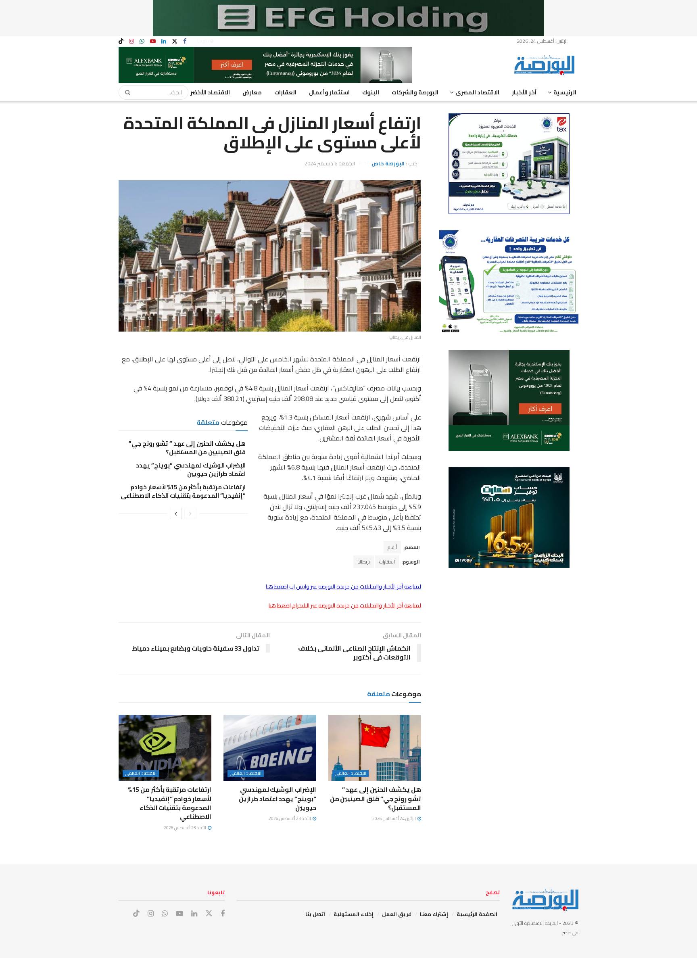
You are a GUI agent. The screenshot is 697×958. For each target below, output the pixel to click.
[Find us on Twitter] (174, 41)
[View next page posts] (176, 513)
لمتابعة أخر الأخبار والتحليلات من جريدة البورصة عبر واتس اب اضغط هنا (343, 586)
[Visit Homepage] (546, 64)
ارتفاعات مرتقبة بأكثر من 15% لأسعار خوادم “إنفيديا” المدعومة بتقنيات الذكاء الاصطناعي (183, 491)
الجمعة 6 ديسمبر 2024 (330, 163)
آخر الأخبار (524, 92)
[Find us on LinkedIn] (163, 41)
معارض (252, 92)
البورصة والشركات (415, 92)
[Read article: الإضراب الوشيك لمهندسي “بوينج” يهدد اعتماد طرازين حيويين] (269, 748)
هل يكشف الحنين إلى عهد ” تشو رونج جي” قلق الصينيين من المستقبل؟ (187, 448)
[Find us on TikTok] (121, 41)
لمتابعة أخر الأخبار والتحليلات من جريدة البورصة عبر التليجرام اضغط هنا (345, 605)
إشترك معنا (434, 914)
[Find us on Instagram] (131, 41)
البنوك (370, 92)
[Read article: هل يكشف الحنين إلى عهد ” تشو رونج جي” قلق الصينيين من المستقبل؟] (374, 748)
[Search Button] (125, 92)
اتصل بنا (315, 914)
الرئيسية (564, 92)
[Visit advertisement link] (348, 18)
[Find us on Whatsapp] (142, 41)
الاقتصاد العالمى (350, 773)
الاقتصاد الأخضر (210, 92)
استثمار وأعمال (329, 92)
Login (203, 41)
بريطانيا (363, 561)
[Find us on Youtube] (153, 41)
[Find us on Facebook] (184, 41)
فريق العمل (396, 914)
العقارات (285, 92)
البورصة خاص (388, 163)
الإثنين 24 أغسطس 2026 (394, 818)
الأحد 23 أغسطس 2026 (290, 818)
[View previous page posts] (190, 513)
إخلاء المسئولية (354, 914)
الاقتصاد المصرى (477, 92)
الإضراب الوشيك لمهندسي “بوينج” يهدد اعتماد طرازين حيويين (191, 469)
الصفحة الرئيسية (477, 914)
